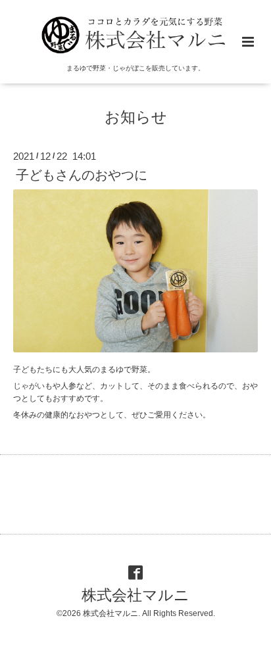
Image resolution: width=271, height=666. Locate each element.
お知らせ (136, 116)
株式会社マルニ (135, 595)
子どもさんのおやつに (81, 175)
